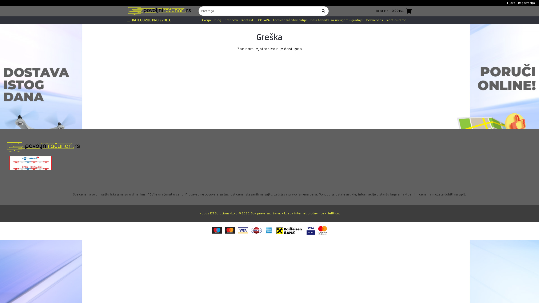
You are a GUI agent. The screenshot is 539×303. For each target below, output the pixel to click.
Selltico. (333, 213)
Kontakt (247, 20)
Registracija (526, 2)
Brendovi (231, 20)
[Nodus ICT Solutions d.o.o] (158, 11)
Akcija (206, 20)
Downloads (374, 20)
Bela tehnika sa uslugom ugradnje (336, 20)
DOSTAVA (263, 20)
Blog (217, 20)
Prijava (510, 2)
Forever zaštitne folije (290, 20)
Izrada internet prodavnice (304, 213)
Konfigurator (396, 20)
